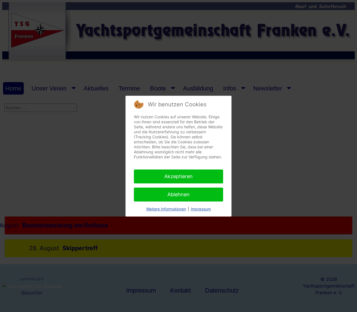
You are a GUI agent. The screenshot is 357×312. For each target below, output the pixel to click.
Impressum (201, 209)
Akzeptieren (178, 176)
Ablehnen (178, 194)
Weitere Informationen (166, 209)
